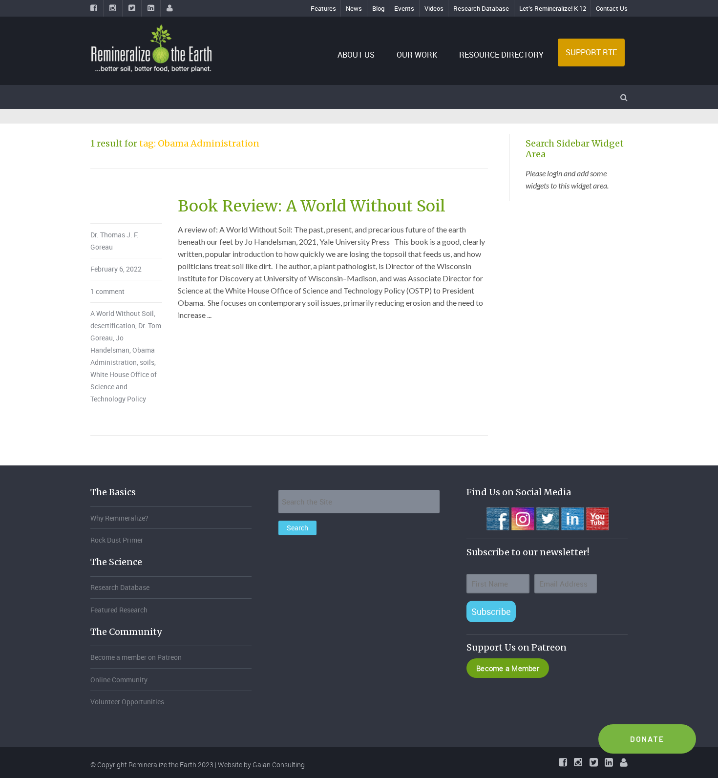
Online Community (119, 679)
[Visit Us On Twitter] (547, 518)
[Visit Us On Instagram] (522, 518)
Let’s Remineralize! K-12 (552, 8)
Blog (378, 8)
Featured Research (119, 609)
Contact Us (612, 8)
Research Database (481, 8)
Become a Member (507, 668)
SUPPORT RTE (591, 52)
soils (147, 362)
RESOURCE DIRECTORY (501, 54)
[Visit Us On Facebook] (497, 518)
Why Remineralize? (119, 518)
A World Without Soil (122, 313)
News (354, 8)
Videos (433, 8)
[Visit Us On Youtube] (597, 518)
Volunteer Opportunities (127, 701)
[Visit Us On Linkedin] (572, 518)
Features (323, 8)
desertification (112, 325)
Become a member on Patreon (136, 657)
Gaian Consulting (279, 764)
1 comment (107, 291)
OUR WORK (417, 54)
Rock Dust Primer (116, 540)
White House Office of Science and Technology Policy (123, 386)
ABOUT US (356, 54)
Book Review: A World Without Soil (311, 206)
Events (404, 8)
